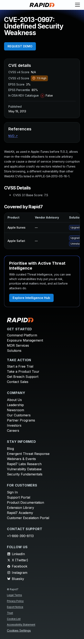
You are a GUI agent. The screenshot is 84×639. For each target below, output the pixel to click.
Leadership (15, 405)
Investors (14, 425)
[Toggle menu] (77, 5)
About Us (14, 400)
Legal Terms (14, 595)
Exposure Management (25, 340)
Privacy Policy (15, 601)
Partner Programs (21, 420)
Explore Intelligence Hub (31, 298)
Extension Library (20, 508)
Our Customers (19, 415)
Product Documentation (25, 502)
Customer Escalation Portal (28, 518)
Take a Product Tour (23, 371)
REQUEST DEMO (20, 46)
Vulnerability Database (24, 469)
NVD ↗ (13, 136)
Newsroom (15, 410)
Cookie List (14, 618)
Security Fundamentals (24, 474)
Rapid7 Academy (20, 513)
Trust (10, 612)
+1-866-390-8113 (20, 536)
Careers (13, 430)
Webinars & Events (21, 459)
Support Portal (18, 497)
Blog (10, 449)
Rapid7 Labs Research (24, 464)
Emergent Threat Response (28, 454)
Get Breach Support (22, 377)
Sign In (12, 492)
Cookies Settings (19, 630)
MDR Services (18, 345)
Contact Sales (17, 382)
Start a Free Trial (20, 366)
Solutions (14, 351)
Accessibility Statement (21, 624)
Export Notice (15, 606)
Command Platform (22, 335)
